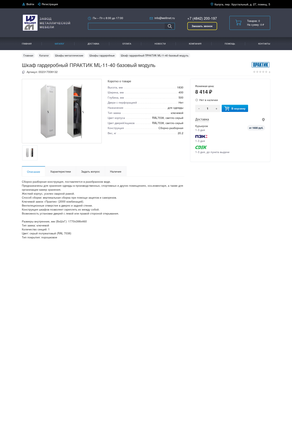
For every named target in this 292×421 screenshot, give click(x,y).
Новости (160, 43)
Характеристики (60, 171)
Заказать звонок (202, 26)
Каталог (59, 43)
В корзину (238, 108)
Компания (195, 43)
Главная (27, 43)
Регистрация (50, 4)
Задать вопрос (90, 171)
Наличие (115, 171)
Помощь (230, 43)
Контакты (264, 43)
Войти (30, 4)
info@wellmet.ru (165, 18)
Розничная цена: (204, 86)
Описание (33, 172)
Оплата (126, 43)
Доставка (93, 43)
